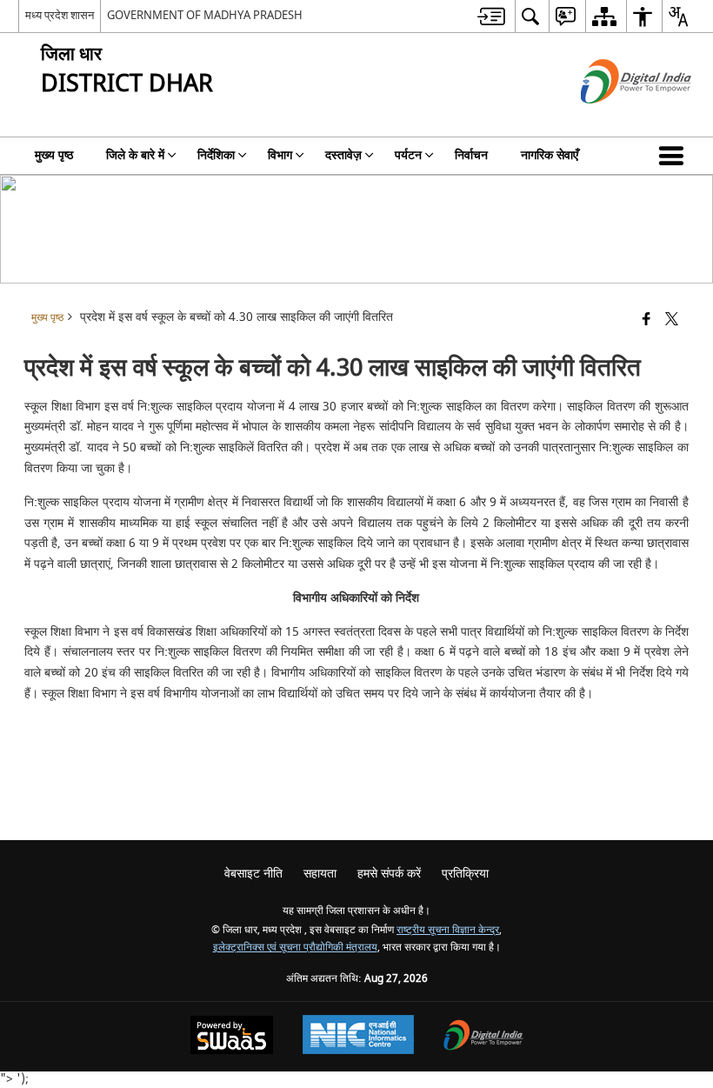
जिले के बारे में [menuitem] (135, 155)
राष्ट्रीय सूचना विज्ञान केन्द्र (447, 930)
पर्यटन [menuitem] (408, 155)
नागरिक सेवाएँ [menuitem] (549, 155)
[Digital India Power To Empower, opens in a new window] (483, 1037)
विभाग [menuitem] (280, 155)
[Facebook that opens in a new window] (646, 320)
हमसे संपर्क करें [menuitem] (389, 873)
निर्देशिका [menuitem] (216, 155)
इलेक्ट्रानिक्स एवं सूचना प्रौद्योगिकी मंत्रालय (295, 947)
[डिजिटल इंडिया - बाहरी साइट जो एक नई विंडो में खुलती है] (614, 119)
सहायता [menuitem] (320, 873)
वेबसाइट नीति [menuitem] (253, 873)
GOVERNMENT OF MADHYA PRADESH (205, 15)
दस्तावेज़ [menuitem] (343, 155)
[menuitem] (491, 16)
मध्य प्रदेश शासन (59, 15)
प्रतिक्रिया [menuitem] (465, 873)
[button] (675, 155)
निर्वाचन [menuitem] (471, 155)
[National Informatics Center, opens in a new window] (358, 1036)
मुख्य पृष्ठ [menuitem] (54, 155)
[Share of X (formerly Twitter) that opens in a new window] (672, 320)
